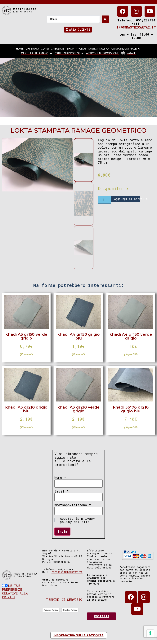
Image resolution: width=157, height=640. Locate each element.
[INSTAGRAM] (136, 11)
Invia (62, 531)
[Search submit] (105, 19)
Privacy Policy (51, 610)
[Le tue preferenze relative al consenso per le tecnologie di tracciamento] (150, 633)
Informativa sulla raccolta (79, 635)
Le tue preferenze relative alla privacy (15, 591)
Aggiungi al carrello (127, 199)
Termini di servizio (64, 599)
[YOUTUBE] (150, 11)
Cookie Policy (70, 610)
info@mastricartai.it (136, 27)
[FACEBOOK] (122, 11)
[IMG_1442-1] (37, 164)
